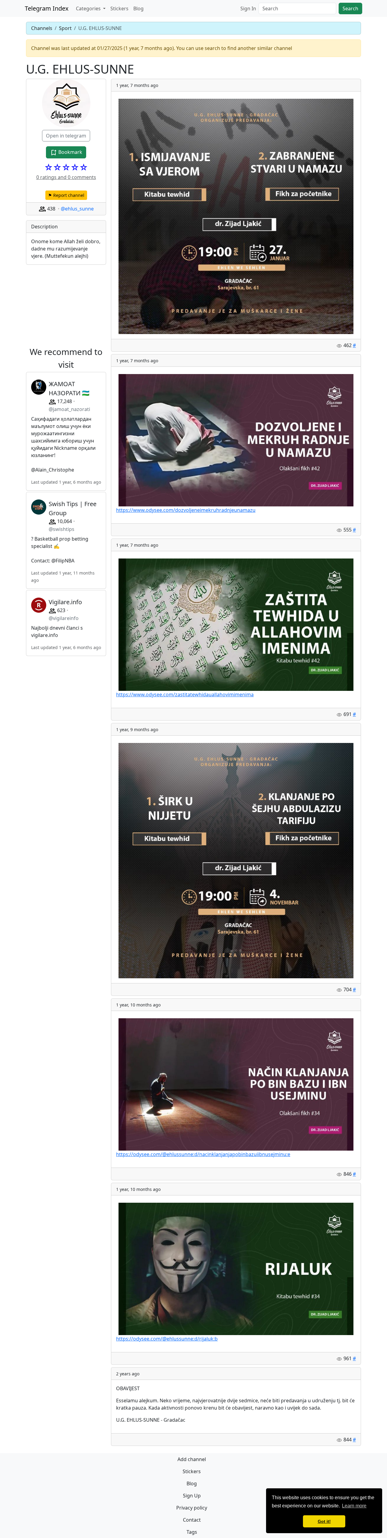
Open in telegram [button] (66, 135)
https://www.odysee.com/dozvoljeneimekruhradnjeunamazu (185, 510)
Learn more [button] (354, 1505)
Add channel (191, 1459)
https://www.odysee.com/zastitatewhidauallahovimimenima (185, 694)
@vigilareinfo (64, 618)
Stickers (119, 8)
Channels (41, 28)
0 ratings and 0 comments (66, 177)
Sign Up (192, 1495)
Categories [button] (89, 8)
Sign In (248, 8)
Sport (65, 28)
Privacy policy (191, 1507)
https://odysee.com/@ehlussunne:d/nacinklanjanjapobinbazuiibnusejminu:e (203, 1154)
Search (350, 8)
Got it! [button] (324, 1521)
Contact (192, 1519)
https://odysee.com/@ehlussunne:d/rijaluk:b (167, 1338)
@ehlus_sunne (77, 208)
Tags (192, 1532)
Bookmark (69, 152)
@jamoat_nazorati (69, 409)
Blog (138, 8)
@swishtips (61, 529)
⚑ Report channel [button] (66, 195)
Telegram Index (47, 8)
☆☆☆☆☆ (66, 167)
